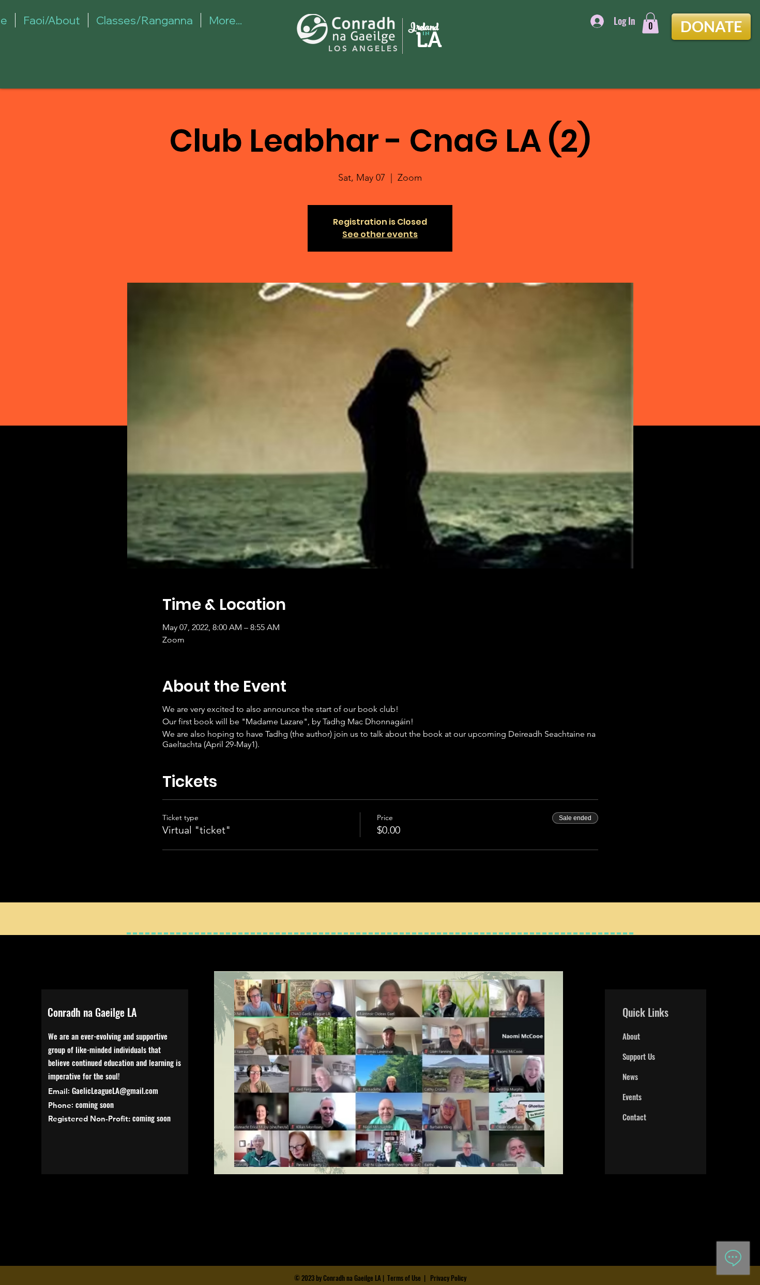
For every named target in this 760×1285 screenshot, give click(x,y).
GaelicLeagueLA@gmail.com (115, 1090)
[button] (650, 23)
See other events (380, 234)
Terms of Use (404, 1278)
